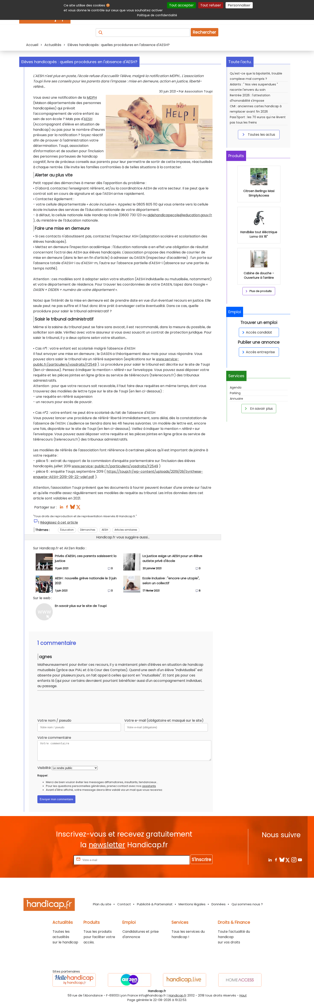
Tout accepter (181, 5)
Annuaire (236, 398)
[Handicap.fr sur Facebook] (275, 859)
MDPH (92, 97)
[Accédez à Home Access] (239, 980)
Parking (235, 393)
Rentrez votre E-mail (55, 859)
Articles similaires (125, 530)
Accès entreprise (260, 352)
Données (218, 904)
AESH (88, 118)
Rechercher (204, 32)
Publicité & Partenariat (155, 904)
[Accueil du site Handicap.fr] (49, 905)
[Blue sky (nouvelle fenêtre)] (72, 508)
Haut (243, 995)
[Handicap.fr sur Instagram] (293, 859)
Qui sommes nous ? (247, 904)
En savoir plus (261, 408)
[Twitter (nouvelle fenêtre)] (78, 508)
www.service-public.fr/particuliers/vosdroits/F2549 (115, 466)
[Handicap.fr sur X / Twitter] (287, 859)
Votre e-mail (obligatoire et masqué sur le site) (164, 720)
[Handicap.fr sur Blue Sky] (281, 859)
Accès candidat (259, 332)
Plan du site (102, 904)
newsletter (107, 845)
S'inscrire (201, 859)
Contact (124, 904)
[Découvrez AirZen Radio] (129, 980)
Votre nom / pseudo (54, 720)
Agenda (235, 387)
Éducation (67, 530)
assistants (149, 786)
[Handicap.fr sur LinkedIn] (269, 859)
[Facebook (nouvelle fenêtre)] (67, 508)
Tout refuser (210, 5)
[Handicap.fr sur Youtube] (299, 859)
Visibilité (44, 767)
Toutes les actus (261, 134)
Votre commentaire (54, 737)
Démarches (87, 530)
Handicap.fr (177, 995)
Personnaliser (239, 5)
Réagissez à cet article (59, 522)
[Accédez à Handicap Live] (184, 980)
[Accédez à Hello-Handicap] (74, 980)
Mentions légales (192, 904)
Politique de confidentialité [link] (157, 15)
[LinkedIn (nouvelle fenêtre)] (61, 508)
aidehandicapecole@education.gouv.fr (179, 215)
